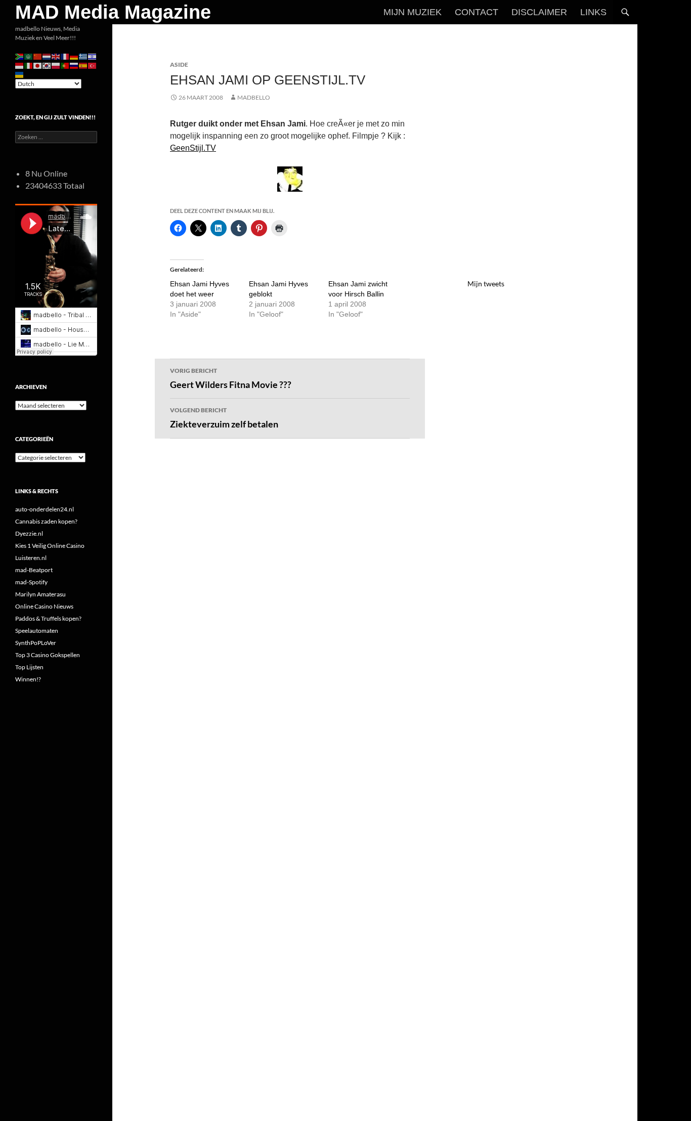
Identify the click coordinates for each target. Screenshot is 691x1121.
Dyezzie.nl (29, 533)
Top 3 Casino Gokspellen (47, 655)
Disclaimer (539, 12)
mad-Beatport (34, 570)
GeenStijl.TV (193, 148)
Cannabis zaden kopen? (46, 521)
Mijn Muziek (412, 12)
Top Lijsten (29, 667)
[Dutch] (47, 56)
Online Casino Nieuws (44, 606)
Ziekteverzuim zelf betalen (224, 417)
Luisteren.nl (31, 558)
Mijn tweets (485, 283)
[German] (74, 56)
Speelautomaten (36, 630)
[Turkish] (92, 65)
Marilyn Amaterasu (40, 594)
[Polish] (56, 65)
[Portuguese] (65, 65)
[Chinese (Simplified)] (37, 56)
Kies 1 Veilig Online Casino (49, 545)
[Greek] (83, 56)
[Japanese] (37, 65)
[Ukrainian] (19, 74)
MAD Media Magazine (113, 12)
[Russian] (74, 65)
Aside (179, 64)
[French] (65, 56)
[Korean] (47, 65)
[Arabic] (28, 56)
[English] (56, 56)
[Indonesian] (19, 65)
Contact (476, 12)
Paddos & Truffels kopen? (48, 618)
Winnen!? (28, 679)
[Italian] (28, 65)
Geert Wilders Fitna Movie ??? (230, 378)
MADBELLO (253, 97)
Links (593, 12)
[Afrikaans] (19, 56)
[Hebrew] (92, 56)
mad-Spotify (31, 582)
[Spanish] (83, 65)
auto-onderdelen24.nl (44, 509)
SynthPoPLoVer (35, 642)
